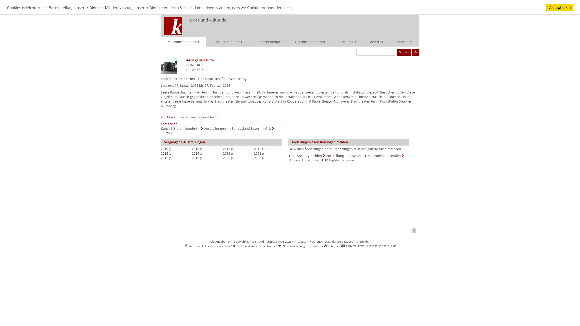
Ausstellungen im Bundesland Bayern (232, 128)
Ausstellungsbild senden (345, 155)
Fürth (200, 64)
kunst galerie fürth (203, 117)
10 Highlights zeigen (339, 160)
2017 (226, 149)
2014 (195, 153)
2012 (257, 153)
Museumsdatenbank (183, 42)
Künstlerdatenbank (227, 42)
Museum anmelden (357, 242)
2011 (164, 158)
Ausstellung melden (307, 155)
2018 (195, 149)
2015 (164, 153)
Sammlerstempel (269, 42)
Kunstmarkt (347, 42)
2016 (257, 149)
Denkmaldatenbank (310, 42)
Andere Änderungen (304, 160)
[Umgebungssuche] (415, 52)
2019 (164, 149)
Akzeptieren (560, 7)
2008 (257, 158)
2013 (226, 153)
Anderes (376, 42)
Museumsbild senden (384, 155)
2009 (226, 158)
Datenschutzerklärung (327, 242)
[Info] (288, 8)
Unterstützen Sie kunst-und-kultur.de (371, 246)
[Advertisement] (359, 24)
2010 (195, 158)
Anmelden (404, 42)
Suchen (403, 52)
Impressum (301, 242)
